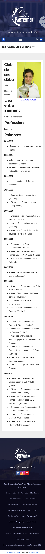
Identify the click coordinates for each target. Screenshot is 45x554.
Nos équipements (14, 504)
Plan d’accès (34, 493)
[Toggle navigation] (20, 39)
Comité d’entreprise (22, 539)
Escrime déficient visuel (16, 516)
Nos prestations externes (16, 510)
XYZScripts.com (33, 552)
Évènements (31, 522)
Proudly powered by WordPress (15, 484)
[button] (37, 39)
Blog (28, 510)
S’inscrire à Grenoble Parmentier (17, 493)
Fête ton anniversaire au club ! (22, 528)
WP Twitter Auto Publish (13, 552)
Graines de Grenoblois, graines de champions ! (22, 533)
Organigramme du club (29, 504)
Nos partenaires (30, 499)
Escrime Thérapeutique (17, 522)
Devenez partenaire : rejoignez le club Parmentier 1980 (22, 545)
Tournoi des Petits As (16, 499)
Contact (34, 510)
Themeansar (22, 487)
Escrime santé (32, 516)
